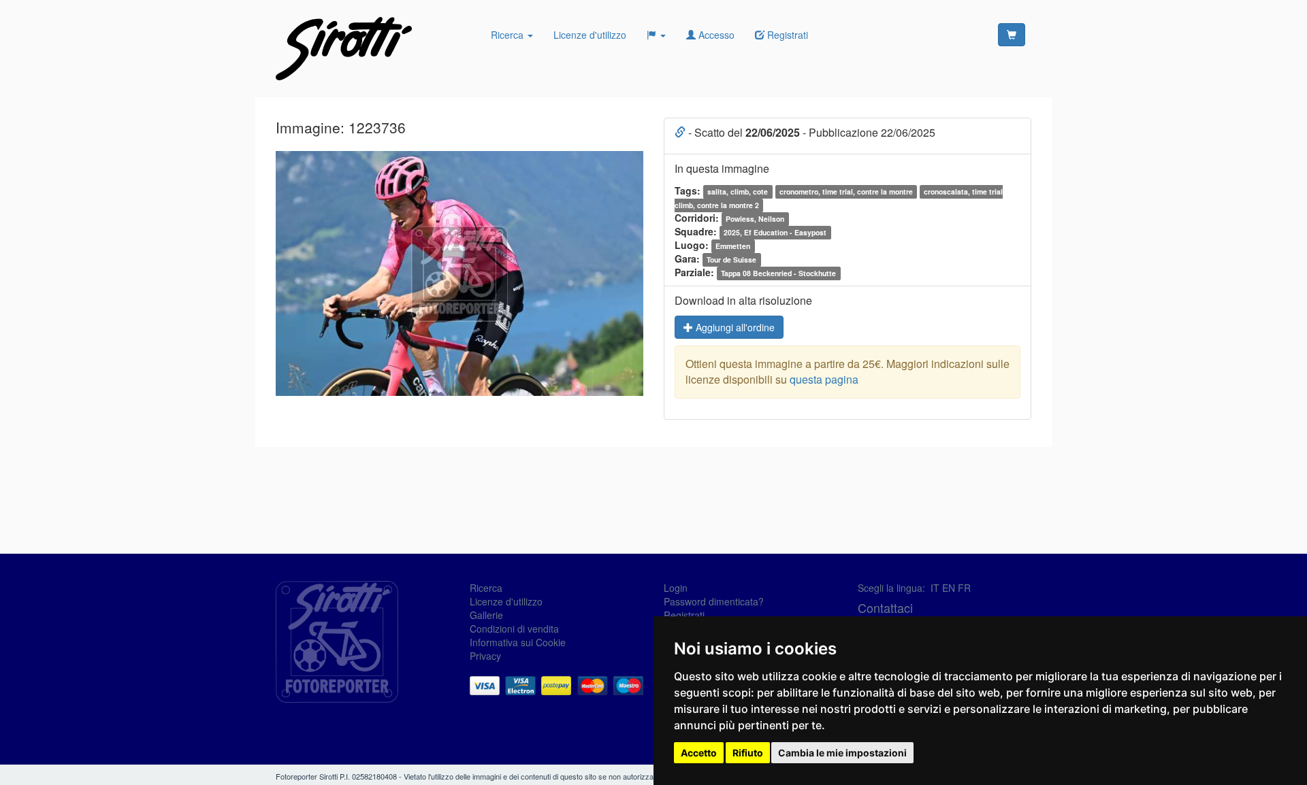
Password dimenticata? (714, 601)
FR (964, 588)
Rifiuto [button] (747, 752)
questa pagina (824, 379)
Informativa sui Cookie (518, 642)
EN (948, 588)
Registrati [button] (786, 34)
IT (935, 588)
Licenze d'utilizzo (589, 34)
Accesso (715, 34)
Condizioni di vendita (514, 628)
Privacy (485, 656)
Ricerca (508, 34)
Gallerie (486, 615)
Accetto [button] (699, 752)
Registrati (684, 615)
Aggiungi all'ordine (734, 327)
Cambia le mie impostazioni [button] (842, 752)
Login (676, 588)
